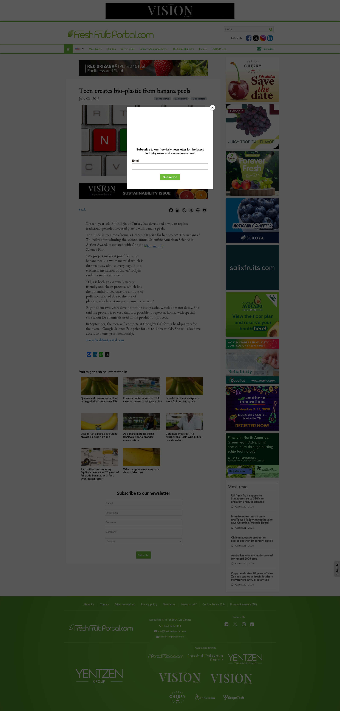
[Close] (212, 107)
